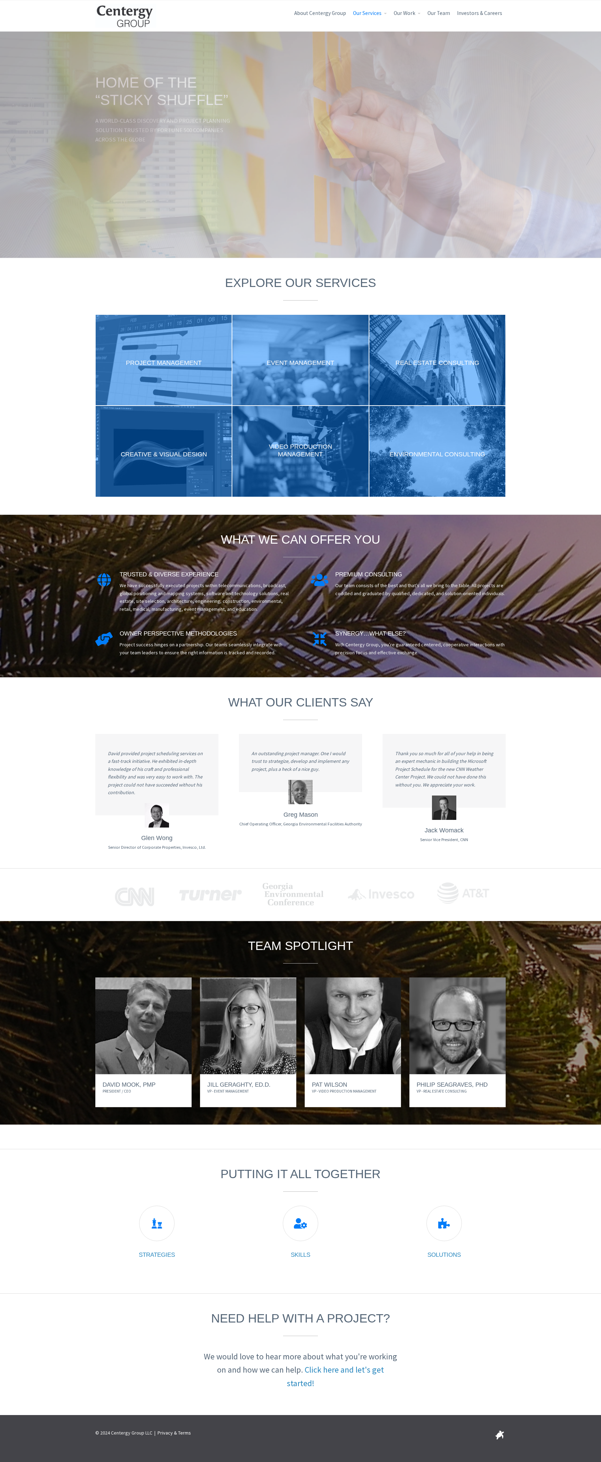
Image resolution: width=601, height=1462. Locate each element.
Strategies (157, 1255)
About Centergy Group (320, 13)
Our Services (367, 13)
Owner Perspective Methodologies (178, 633)
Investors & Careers (479, 13)
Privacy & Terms (174, 1433)
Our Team (438, 13)
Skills (300, 1255)
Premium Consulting (368, 574)
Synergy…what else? (370, 633)
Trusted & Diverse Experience (169, 574)
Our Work (404, 13)
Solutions (444, 1255)
